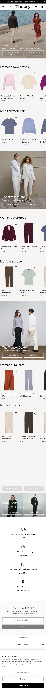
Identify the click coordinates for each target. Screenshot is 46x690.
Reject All (23, 679)
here (34, 613)
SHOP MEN (34, 204)
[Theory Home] (23, 7)
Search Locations (23, 591)
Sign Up (23, 627)
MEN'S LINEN (33, 488)
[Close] (44, 1)
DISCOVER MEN (33, 512)
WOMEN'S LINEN (12, 488)
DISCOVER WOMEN (12, 512)
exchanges (22, 2)
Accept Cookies (23, 685)
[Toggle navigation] (3, 7)
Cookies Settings (23, 672)
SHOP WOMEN (12, 204)
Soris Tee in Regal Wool (9, 140)
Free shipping (12, 2)
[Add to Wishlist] (16, 73)
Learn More (23, 538)
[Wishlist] (36, 7)
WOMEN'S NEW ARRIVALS (12, 53)
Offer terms (14, 613)
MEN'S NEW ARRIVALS (34, 53)
